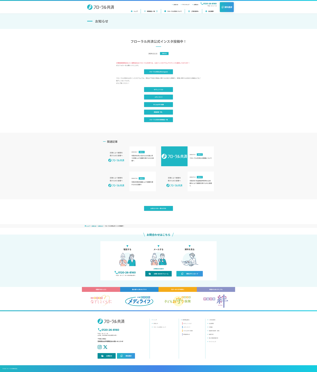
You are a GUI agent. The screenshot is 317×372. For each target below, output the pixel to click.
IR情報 (210, 327)
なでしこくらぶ (158, 89)
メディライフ (158, 97)
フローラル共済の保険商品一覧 (158, 120)
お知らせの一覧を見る (158, 208)
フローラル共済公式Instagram (158, 72)
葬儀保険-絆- (186, 334)
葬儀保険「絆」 (158, 112)
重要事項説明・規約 (214, 331)
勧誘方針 (211, 334)
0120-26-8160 (210, 3)
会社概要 (211, 323)
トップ (155, 320)
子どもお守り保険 (158, 104)
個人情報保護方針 (213, 338)
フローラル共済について (159, 327)
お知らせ (164, 53)
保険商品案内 (186, 320)
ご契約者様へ (212, 320)
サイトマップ (212, 341)
